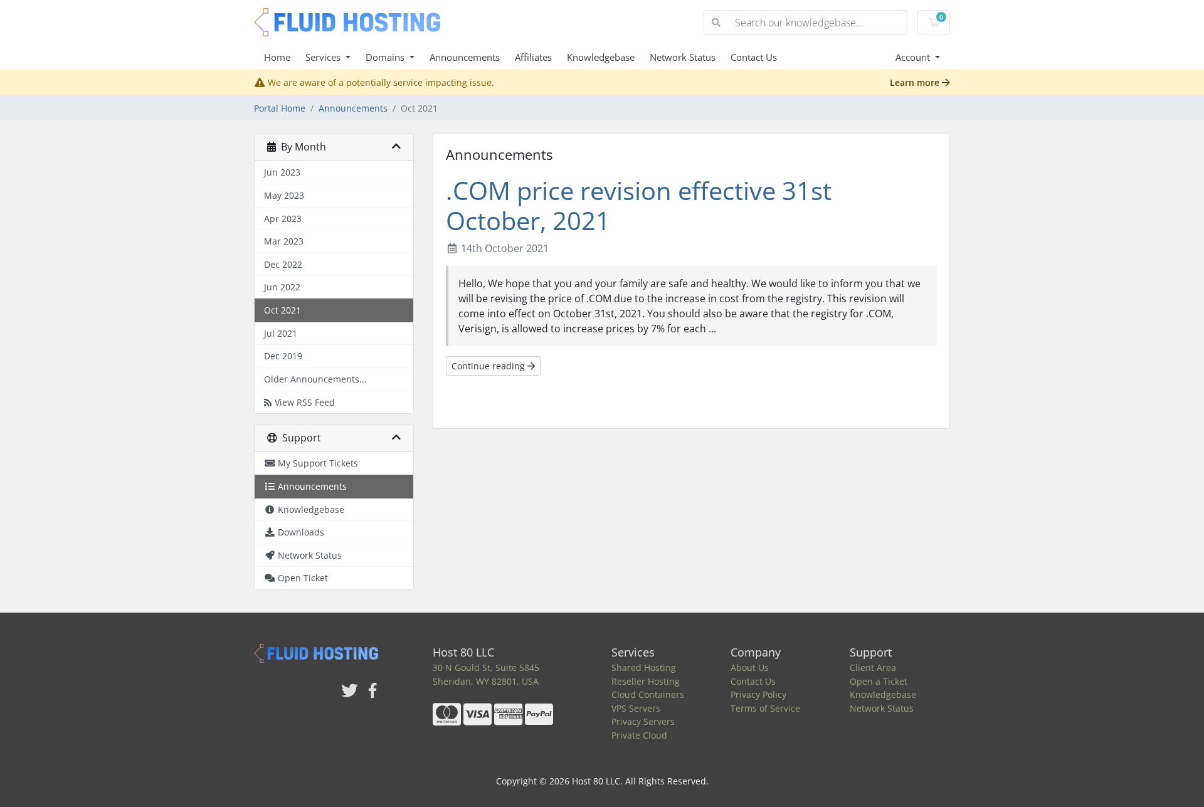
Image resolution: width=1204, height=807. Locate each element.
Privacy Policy (758, 694)
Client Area (873, 667)
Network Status (683, 57)
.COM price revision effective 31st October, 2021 (639, 205)
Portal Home (279, 108)
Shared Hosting (643, 667)
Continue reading (489, 366)
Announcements (465, 57)
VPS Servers (635, 708)
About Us (750, 667)
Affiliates (533, 57)
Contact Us (754, 57)
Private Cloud (639, 735)
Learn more (916, 82)
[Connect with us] (350, 691)
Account (913, 57)
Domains (386, 57)
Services (324, 57)
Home (277, 57)
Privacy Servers (643, 721)
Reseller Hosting (645, 681)
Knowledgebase (601, 57)
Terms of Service (765, 708)
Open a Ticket (878, 681)
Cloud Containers (647, 694)
